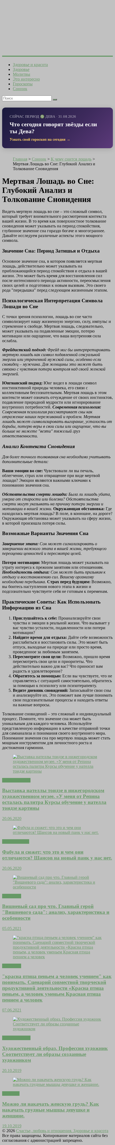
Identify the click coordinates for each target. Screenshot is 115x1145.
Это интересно (26, 79)
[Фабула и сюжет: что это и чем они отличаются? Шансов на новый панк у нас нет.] (57, 832)
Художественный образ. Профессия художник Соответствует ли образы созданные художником (55, 1054)
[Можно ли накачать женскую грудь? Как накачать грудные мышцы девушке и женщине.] (57, 1084)
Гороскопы (23, 84)
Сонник (20, 88)
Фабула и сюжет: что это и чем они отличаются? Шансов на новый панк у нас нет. (57, 855)
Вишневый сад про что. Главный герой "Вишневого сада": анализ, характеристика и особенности (55, 912)
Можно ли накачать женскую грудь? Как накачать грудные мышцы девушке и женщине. (50, 1110)
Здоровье (21, 69)
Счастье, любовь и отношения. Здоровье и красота (62, 1130)
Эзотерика (11, 896)
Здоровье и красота (30, 64)
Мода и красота (16, 780)
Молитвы (21, 74)
